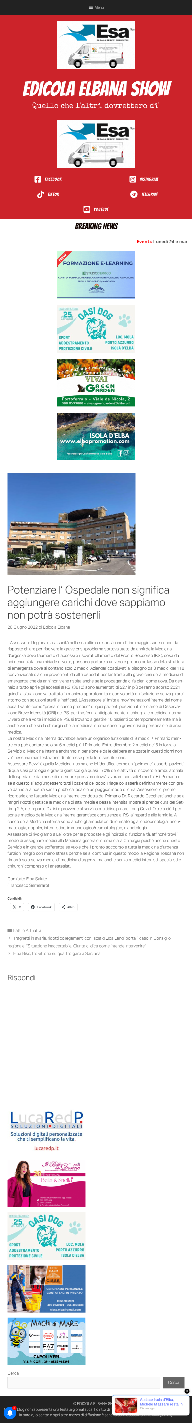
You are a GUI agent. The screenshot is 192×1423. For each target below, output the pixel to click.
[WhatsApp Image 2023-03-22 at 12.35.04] (47, 1131)
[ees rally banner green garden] (96, 382)
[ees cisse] (47, 1289)
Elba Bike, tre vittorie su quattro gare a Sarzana (56, 953)
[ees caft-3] (96, 275)
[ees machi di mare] (47, 1341)
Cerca (13, 1373)
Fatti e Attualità (27, 930)
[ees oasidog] (47, 1236)
